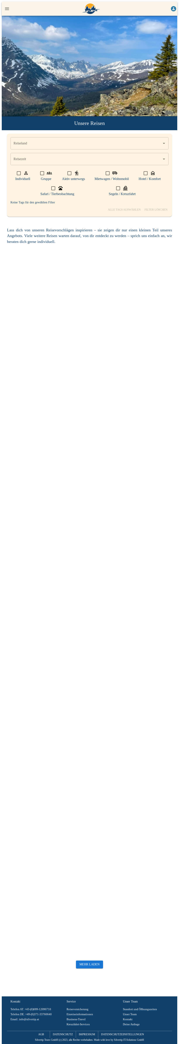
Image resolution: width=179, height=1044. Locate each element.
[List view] (168, 248)
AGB (41, 1034)
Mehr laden (89, 964)
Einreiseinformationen (80, 1014)
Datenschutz (63, 1034)
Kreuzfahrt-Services (78, 1024)
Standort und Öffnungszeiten (140, 1009)
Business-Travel (76, 1019)
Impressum (87, 1034)
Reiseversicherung (77, 1009)
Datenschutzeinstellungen (122, 1034)
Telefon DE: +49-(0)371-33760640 (31, 1014)
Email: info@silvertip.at (24, 1019)
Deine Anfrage (131, 1024)
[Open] (164, 143)
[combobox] (86, 143)
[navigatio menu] (7, 8)
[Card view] (160, 248)
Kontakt (128, 1019)
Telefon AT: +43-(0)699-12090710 (30, 1009)
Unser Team (130, 1014)
